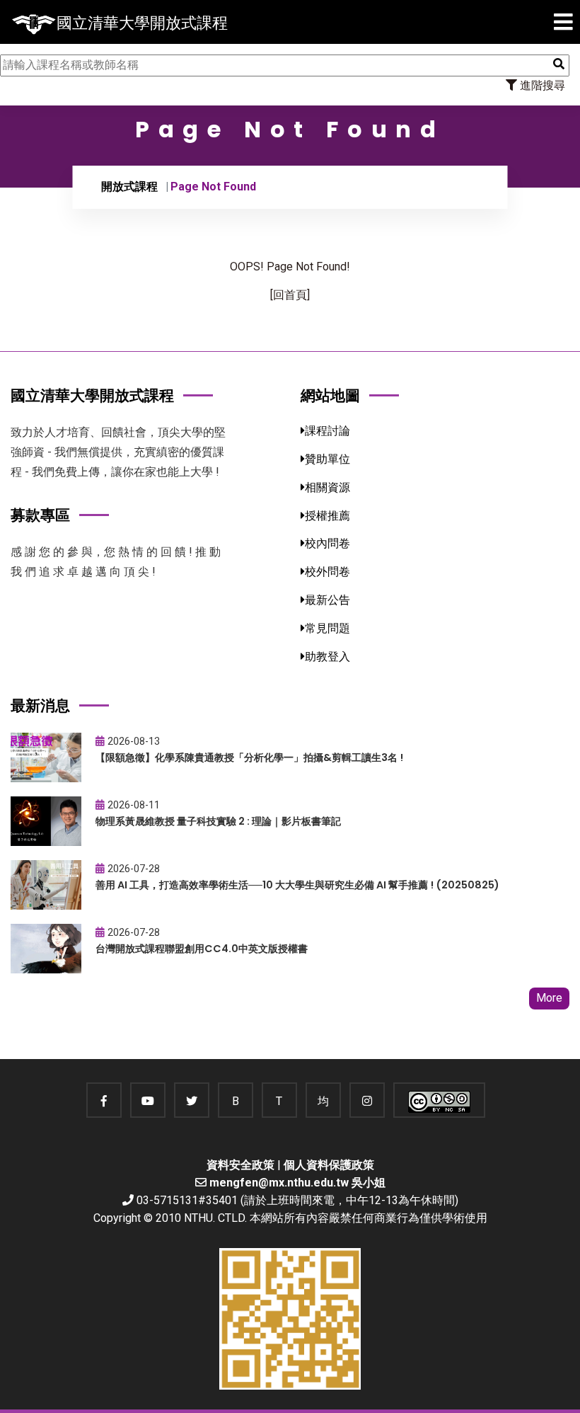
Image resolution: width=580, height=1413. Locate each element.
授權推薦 (327, 515)
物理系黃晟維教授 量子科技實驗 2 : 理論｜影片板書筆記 (218, 821)
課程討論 (327, 430)
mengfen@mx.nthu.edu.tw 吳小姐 (297, 1182)
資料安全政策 (240, 1165)
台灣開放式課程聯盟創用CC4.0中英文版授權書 (201, 949)
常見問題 (327, 628)
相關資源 (327, 487)
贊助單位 (327, 459)
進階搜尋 (541, 85)
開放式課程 (129, 186)
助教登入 (327, 656)
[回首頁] (290, 295)
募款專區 (40, 515)
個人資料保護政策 (329, 1165)
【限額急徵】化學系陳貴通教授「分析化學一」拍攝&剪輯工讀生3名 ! (249, 757)
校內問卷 (327, 543)
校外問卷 (327, 571)
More (549, 998)
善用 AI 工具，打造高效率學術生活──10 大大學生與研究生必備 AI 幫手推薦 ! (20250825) (297, 885)
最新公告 (327, 600)
